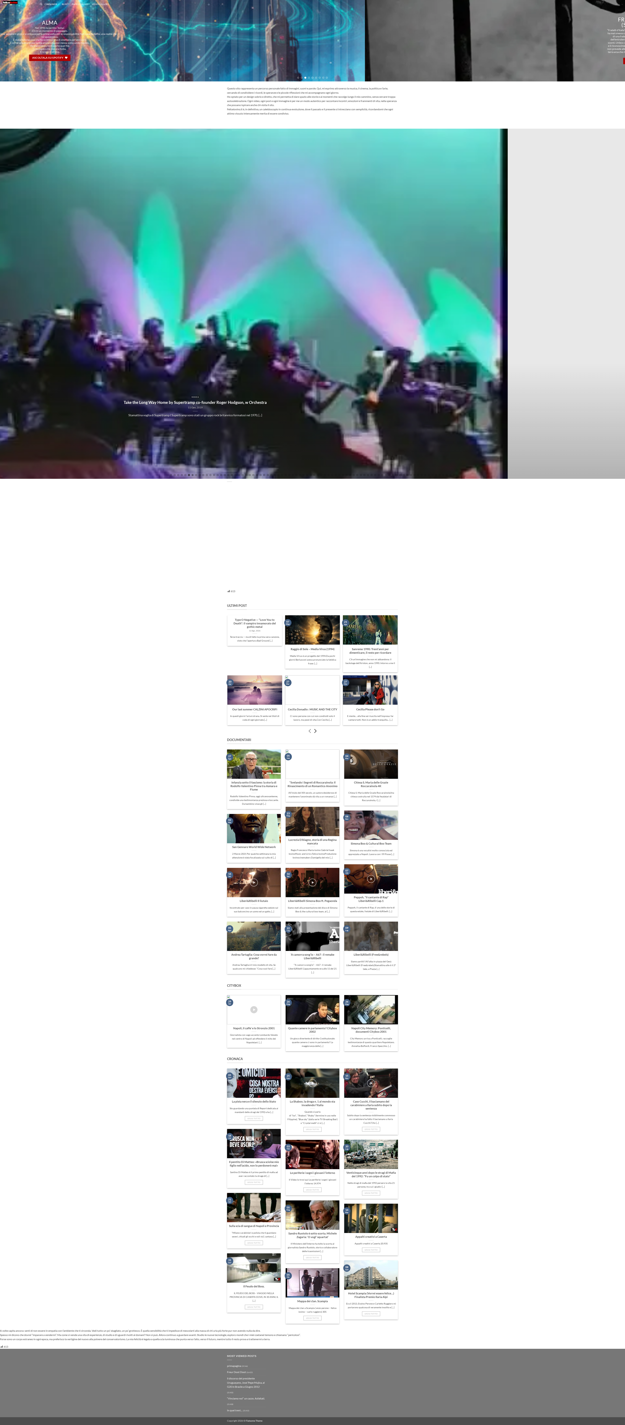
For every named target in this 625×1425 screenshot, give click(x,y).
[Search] (41, 4)
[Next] (608, 41)
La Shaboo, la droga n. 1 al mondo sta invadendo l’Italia (312, 1103)
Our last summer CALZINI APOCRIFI (254, 709)
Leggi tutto (254, 1118)
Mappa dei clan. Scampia (312, 1301)
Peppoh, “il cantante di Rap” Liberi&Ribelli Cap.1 (371, 899)
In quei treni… (235, 1410)
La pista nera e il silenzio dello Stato (254, 1101)
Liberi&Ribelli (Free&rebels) (371, 954)
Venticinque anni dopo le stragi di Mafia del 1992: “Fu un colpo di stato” (371, 1174)
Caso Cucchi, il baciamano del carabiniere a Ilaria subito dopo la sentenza (371, 1105)
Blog (64, 4)
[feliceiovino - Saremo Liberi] (18, 2)
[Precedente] (310, 731)
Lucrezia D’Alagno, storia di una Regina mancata (312, 841)
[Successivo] (315, 731)
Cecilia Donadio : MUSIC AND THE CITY (312, 709)
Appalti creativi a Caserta (371, 1236)
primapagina (234, 1365)
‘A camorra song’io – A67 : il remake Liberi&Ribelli (312, 956)
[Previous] (17, 41)
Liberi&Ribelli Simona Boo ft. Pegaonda (312, 901)
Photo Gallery (81, 4)
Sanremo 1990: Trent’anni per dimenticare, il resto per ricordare (370, 651)
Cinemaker (51, 4)
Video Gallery (100, 4)
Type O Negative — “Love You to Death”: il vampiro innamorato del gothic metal (255, 623)
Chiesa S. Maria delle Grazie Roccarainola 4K (371, 784)
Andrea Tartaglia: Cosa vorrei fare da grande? (254, 956)
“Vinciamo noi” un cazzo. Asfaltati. (246, 1398)
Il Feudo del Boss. (253, 1286)
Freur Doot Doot (236, 1372)
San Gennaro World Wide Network (254, 847)
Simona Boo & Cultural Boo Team (371, 843)
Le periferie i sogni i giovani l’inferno (312, 1173)
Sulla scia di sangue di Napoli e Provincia (254, 1226)
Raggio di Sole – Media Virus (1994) (312, 649)
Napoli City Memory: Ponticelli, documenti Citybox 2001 (371, 1030)
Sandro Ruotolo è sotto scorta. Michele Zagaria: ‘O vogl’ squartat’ (312, 1235)
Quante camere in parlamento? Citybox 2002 (312, 1030)
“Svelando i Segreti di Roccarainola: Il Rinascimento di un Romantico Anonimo (313, 784)
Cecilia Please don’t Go (370, 709)
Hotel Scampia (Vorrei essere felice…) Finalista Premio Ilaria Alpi (371, 1295)
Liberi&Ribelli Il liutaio (254, 901)
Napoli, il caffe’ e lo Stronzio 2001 (254, 1028)
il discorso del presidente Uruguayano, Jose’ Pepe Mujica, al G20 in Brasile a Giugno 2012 (246, 1382)
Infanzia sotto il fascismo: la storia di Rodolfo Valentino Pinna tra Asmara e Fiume (253, 786)
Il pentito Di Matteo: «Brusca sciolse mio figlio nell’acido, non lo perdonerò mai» (254, 1163)
